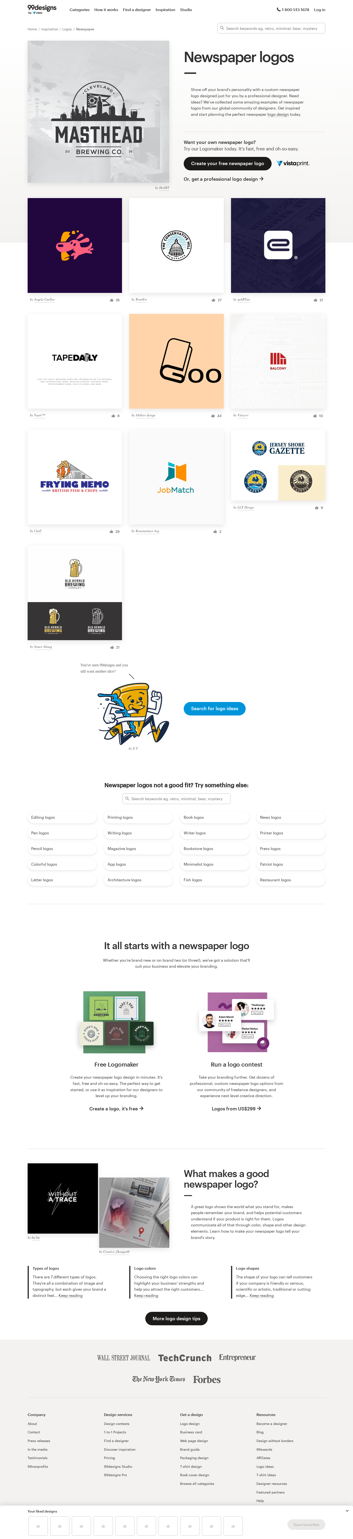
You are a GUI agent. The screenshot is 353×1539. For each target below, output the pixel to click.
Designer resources (271, 1483)
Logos (67, 29)
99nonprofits (38, 1466)
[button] (347, 1511)
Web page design (194, 1441)
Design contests (116, 1424)
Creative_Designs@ (116, 1251)
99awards (264, 1449)
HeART (164, 187)
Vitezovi (242, 415)
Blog (260, 1432)
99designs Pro (115, 1475)
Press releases (39, 1441)
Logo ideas (265, 1466)
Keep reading (71, 1295)
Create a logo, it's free (113, 1108)
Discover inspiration (119, 1449)
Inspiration (165, 9)
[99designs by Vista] (42, 9)
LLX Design (245, 507)
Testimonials (38, 1458)
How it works (106, 9)
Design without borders (274, 1441)
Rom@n (141, 299)
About (32, 1424)
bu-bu (36, 1237)
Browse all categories (197, 1483)
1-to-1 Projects (115, 1432)
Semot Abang (43, 646)
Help (260, 1501)
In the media (38, 1449)
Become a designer (271, 1424)
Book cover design (194, 1475)
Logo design (190, 1424)
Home (33, 29)
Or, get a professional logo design (221, 179)
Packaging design (194, 1458)
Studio (186, 9)
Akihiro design (145, 415)
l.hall (37, 530)
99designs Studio (118, 1466)
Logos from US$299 (234, 1108)
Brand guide (190, 1449)
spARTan (243, 299)
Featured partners (270, 1492)
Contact (34, 1432)
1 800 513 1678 (295, 9)
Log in (319, 9)
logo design (278, 114)
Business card (191, 1432)
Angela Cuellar (44, 299)
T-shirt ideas (266, 1475)
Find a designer (137, 9)
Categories (80, 9)
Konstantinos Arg (147, 530)
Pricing (109, 1458)
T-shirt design (191, 1466)
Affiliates (263, 1458)
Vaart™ (39, 415)
